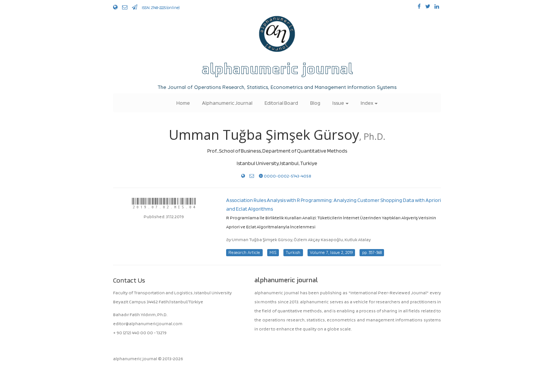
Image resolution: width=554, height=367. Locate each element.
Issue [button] (338, 102)
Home (183, 102)
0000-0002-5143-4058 (287, 176)
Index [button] (367, 102)
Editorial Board (281, 102)
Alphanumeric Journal (227, 102)
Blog (315, 102)
